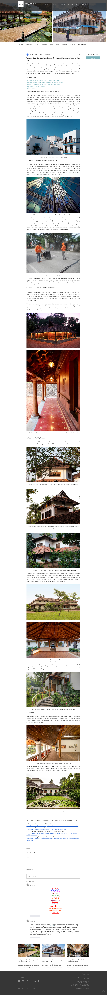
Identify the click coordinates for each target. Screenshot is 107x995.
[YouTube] (19, 923)
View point (72, 44)
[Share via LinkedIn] (34, 852)
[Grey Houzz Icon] (38, 923)
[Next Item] (104, 22)
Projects (57, 44)
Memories (64, 44)
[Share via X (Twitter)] (30, 852)
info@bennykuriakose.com (82, 931)
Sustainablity (29, 44)
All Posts (21, 44)
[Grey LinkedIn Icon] (35, 923)
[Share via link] (38, 852)
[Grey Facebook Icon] (31, 923)
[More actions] (79, 54)
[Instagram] (27, 923)
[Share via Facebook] (27, 852)
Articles (36, 44)
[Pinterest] (23, 923)
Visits (51, 44)
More (79, 44)
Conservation (44, 44)
